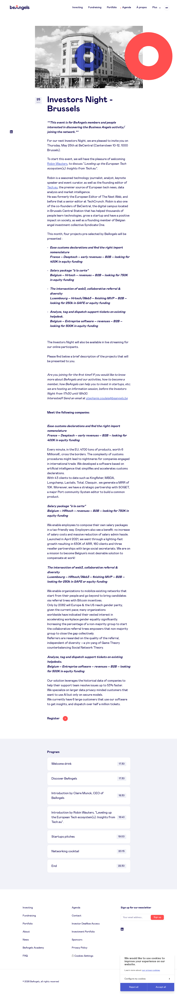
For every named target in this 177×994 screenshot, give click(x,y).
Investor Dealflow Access (86, 924)
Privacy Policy (79, 948)
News (26, 940)
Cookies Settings (83, 956)
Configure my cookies (135, 979)
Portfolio (112, 7)
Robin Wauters (57, 163)
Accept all (161, 987)
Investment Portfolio (83, 932)
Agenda (126, 7)
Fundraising (94, 7)
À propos (141, 7)
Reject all (133, 987)
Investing (77, 7)
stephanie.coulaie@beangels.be (107, 398)
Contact (76, 915)
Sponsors (77, 940)
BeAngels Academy (33, 948)
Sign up (157, 917)
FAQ (25, 956)
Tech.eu (52, 187)
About (26, 932)
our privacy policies (151, 970)
